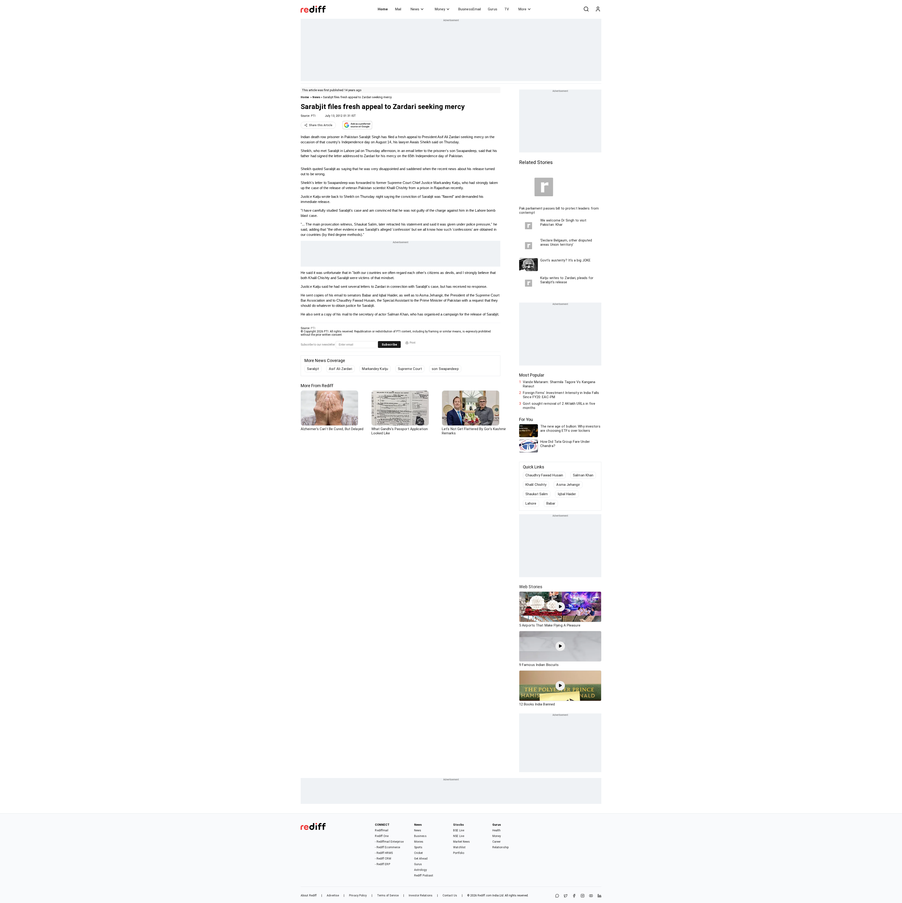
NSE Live (458, 836)
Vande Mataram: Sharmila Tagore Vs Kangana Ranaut (559, 384)
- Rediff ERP (382, 864)
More (522, 9)
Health (496, 830)
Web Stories (530, 586)
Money (440, 9)
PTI (313, 115)
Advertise (333, 895)
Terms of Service (388, 895)
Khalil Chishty (535, 485)
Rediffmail (381, 830)
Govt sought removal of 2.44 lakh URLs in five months (559, 405)
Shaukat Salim (536, 494)
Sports (418, 847)
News (415, 9)
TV (506, 9)
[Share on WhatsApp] (557, 896)
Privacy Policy (358, 895)
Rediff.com (485, 895)
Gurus (492, 9)
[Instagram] (582, 896)
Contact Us (450, 895)
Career (496, 841)
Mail (398, 9)
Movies (419, 841)
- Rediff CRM (383, 858)
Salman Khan (583, 475)
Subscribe (389, 344)
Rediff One (382, 836)
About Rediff (309, 895)
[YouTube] (591, 896)
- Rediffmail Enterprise (389, 841)
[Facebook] (574, 896)
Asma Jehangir (568, 485)
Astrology (420, 870)
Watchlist (459, 847)
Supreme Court (410, 369)
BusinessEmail (469, 9)
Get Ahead (421, 858)
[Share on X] (566, 896)
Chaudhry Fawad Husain (544, 475)
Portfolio (458, 853)
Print (413, 342)
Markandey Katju (375, 369)
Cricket (418, 853)
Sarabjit (313, 369)
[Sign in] (597, 9)
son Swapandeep (445, 369)
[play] (560, 606)
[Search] (586, 9)
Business (420, 836)
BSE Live (458, 830)
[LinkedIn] (599, 896)
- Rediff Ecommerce (387, 847)
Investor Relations (420, 895)
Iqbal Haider (567, 494)
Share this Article (320, 125)
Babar (551, 503)
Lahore (531, 503)
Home (383, 9)
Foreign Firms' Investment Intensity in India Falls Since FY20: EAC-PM (561, 395)
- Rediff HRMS (384, 853)
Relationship (500, 847)
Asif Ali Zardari (340, 369)
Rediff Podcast (423, 875)
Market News (461, 841)
